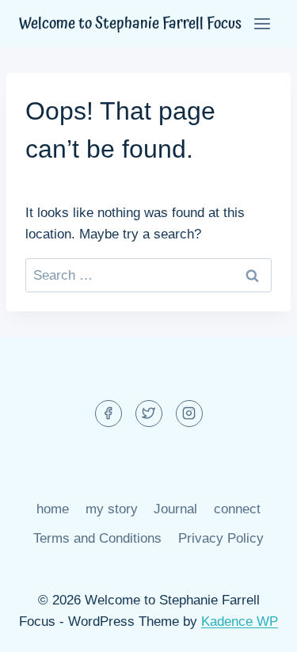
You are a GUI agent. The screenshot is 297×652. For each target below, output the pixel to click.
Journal (175, 509)
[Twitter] (148, 413)
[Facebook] (108, 413)
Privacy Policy (221, 538)
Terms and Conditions (97, 538)
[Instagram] (189, 413)
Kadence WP (239, 621)
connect (237, 509)
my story (112, 509)
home (52, 509)
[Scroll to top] (257, 628)
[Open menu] (262, 23)
